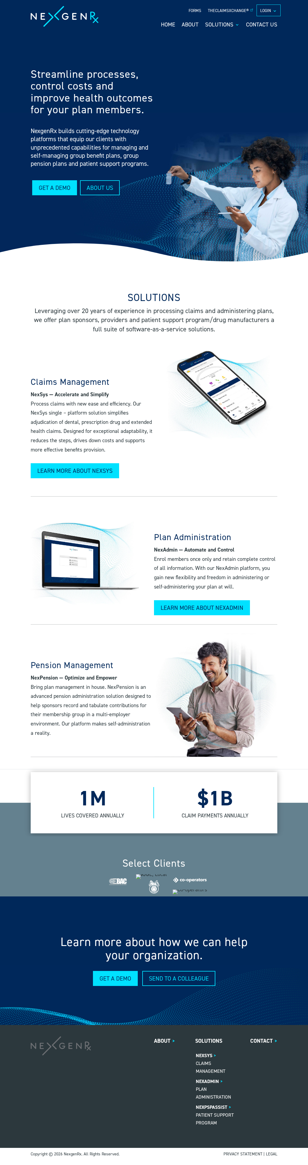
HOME (168, 25)
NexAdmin (207, 1081)
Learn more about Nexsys (74, 471)
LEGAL (271, 1154)
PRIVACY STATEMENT (242, 1154)
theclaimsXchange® (228, 11)
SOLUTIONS (219, 25)
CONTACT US (261, 25)
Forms (195, 11)
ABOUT (190, 25)
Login (265, 11)
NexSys (204, 1055)
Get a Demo (54, 188)
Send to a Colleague (179, 978)
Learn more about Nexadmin (202, 608)
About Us (100, 188)
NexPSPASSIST (211, 1107)
